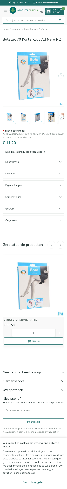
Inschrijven (33, 422)
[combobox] (29, 20)
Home (6, 29)
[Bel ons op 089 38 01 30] (41, 11)
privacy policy (52, 431)
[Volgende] (61, 75)
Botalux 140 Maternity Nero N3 (20, 319)
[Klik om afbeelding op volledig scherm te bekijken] (33, 76)
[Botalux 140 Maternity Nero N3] (33, 286)
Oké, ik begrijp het (34, 482)
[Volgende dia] (60, 245)
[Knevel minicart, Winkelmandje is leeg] (48, 11)
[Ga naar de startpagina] (23, 11)
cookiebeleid (27, 473)
